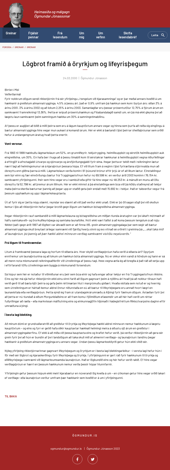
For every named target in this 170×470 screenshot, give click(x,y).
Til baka (11, 396)
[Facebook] (77, 459)
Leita (154, 35)
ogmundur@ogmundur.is (66, 448)
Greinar (19, 47)
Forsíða (6, 47)
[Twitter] (93, 459)
